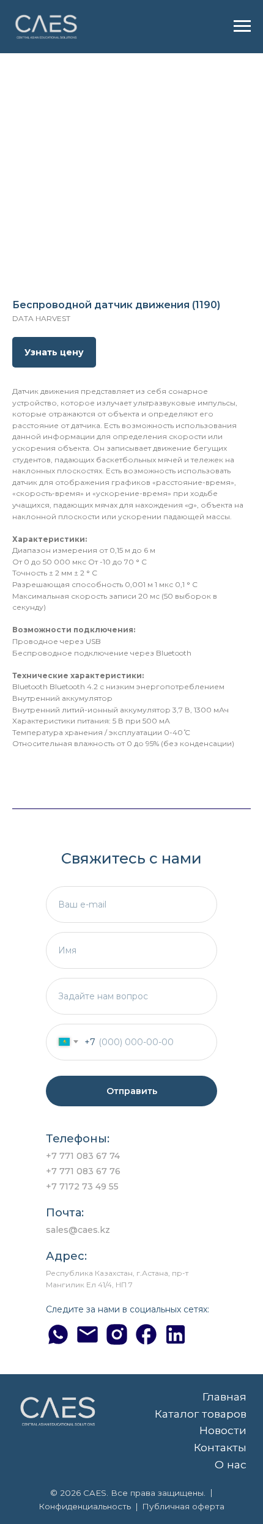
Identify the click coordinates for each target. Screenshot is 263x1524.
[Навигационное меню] (242, 26)
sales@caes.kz (78, 1229)
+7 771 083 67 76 (83, 1171)
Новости (222, 1430)
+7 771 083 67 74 (83, 1155)
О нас (230, 1464)
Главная (224, 1396)
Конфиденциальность (85, 1506)
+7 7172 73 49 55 (82, 1186)
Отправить (131, 1091)
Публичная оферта (183, 1506)
